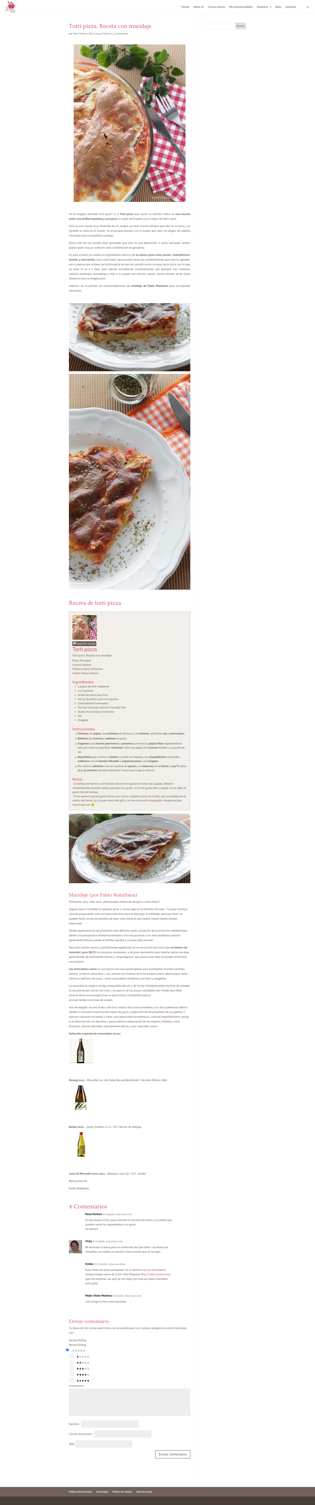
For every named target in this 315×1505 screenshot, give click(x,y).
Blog (278, 7)
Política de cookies (122, 1491)
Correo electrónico (81, 1434)
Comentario (77, 1385)
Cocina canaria (216, 7)
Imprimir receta (85, 643)
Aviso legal (102, 1491)
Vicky (88, 1241)
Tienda (185, 7)
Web (72, 1444)
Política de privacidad (80, 1491)
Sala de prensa (144, 1491)
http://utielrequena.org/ (156, 1274)
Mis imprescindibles (240, 7)
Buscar (240, 26)
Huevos (107, 33)
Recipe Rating (77, 1340)
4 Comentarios (120, 33)
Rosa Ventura (80, 33)
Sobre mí (198, 7)
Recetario (262, 7)
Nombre (75, 1424)
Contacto (290, 7)
